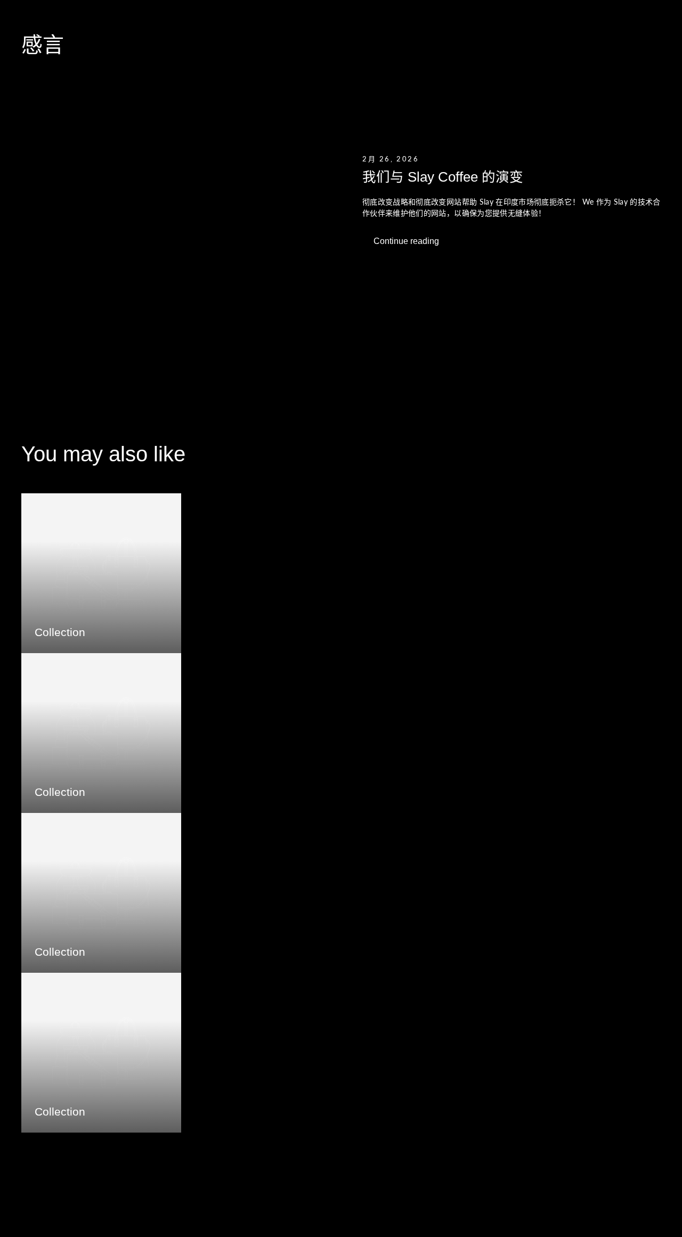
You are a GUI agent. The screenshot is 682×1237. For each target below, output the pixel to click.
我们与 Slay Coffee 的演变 (442, 176)
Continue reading (406, 241)
